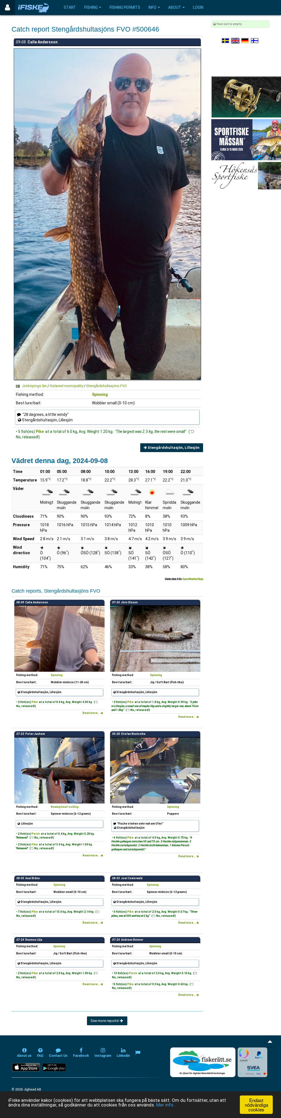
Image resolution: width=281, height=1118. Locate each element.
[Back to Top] (270, 1041)
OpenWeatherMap (192, 579)
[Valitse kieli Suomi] (255, 40)
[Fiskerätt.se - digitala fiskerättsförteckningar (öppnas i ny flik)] (202, 1062)
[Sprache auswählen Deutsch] (245, 40)
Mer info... (166, 1105)
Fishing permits (124, 7)
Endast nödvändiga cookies (256, 1105)
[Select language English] (235, 40)
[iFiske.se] (33, 7)
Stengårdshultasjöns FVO (106, 386)
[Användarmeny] (7, 7)
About (174, 7)
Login (198, 7)
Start (70, 7)
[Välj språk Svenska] (226, 40)
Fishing (91, 7)
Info (152, 7)
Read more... (92, 712)
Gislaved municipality (66, 386)
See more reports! (105, 1021)
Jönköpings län (34, 386)
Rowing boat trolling (64, 806)
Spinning (100, 394)
